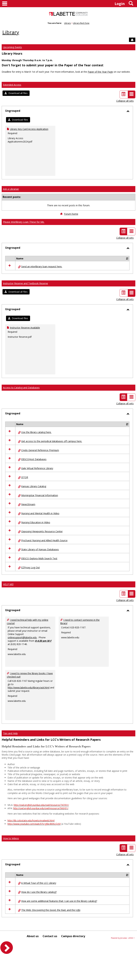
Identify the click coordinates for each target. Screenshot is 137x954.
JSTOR (24, 477)
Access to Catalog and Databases (21, 387)
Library (67, 23)
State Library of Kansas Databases (40, 549)
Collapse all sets (125, 100)
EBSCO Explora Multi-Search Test (39, 558)
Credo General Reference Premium (40, 450)
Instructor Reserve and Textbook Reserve (25, 283)
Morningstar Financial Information (39, 495)
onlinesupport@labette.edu (22, 637)
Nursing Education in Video (35, 522)
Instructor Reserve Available (25, 327)
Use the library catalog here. (36, 432)
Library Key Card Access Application (29, 129)
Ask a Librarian (11, 189)
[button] (16, 93)
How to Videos (11, 838)
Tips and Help (10, 733)
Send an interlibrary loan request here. (41, 266)
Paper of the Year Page (100, 71)
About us (33, 936)
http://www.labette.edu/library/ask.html (28, 687)
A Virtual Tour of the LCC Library (38, 883)
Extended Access (12, 84)
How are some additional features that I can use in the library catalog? (59, 901)
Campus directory (73, 936)
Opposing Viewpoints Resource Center (42, 531)
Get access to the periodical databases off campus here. (51, 441)
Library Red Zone (81, 23)
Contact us (50, 936)
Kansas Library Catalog (33, 486)
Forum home (71, 213)
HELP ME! (8, 584)
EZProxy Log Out (30, 567)
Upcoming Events (12, 47)
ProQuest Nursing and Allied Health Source (44, 540)
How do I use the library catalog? (39, 892)
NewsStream (28, 504)
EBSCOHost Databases (33, 459)
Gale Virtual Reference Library (37, 468)
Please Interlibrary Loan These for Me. (23, 221)
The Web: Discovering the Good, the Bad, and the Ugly (50, 910)
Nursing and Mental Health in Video (40, 513)
